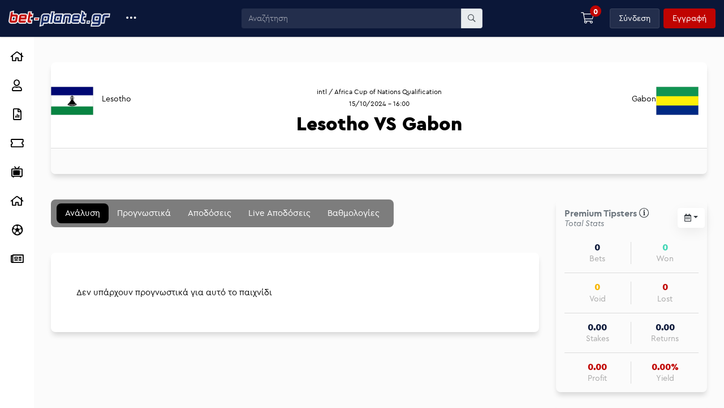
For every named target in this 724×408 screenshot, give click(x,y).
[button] (131, 18)
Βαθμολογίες (353, 212)
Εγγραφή (689, 18)
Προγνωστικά (144, 212)
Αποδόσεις (209, 212)
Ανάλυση (82, 212)
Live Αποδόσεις (279, 212)
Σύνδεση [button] (634, 18)
